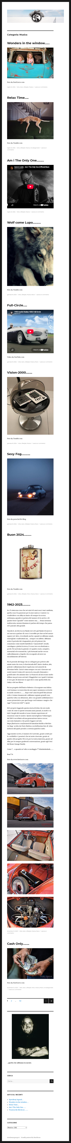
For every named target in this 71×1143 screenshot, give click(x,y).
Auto (21, 87)
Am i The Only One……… (25, 160)
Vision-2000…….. (19, 372)
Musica (31, 87)
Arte (18, 87)
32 (21, 1001)
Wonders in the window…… (28, 43)
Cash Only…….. (18, 944)
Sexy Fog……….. (18, 454)
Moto (28, 594)
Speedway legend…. (16, 1099)
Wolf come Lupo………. (24, 222)
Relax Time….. (18, 97)
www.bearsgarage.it (13, 1137)
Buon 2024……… (19, 534)
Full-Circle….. (17, 305)
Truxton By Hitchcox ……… (18, 1110)
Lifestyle (26, 87)
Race (33, 294)
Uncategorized (34, 148)
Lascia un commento (41, 87)
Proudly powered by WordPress (30, 1137)
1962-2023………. (18, 604)
